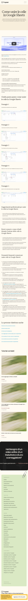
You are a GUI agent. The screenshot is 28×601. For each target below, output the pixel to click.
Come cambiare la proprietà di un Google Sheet (9, 338)
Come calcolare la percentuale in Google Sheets (9, 341)
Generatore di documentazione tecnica (8, 325)
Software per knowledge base (6, 331)
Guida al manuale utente (5, 328)
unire (21, 67)
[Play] (14, 43)
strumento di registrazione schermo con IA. (13, 293)
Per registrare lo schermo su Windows (9, 299)
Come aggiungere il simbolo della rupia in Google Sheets (11, 333)
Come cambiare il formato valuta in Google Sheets (10, 336)
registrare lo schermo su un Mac (9, 284)
